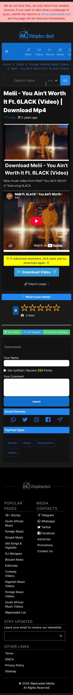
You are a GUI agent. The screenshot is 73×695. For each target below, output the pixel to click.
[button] (7, 51)
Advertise (43, 539)
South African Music (14, 523)
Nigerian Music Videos (15, 584)
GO (65, 80)
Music (27, 443)
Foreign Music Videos (14, 594)
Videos (12, 452)
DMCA (9, 659)
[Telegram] (60, 420)
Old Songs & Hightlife (13, 545)
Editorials (11, 565)
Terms (9, 653)
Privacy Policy (14, 665)
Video (11, 117)
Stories (12, 443)
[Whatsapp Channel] (13, 420)
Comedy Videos (10, 574)
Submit (36, 401)
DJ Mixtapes (13, 553)
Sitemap (10, 671)
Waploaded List (15, 612)
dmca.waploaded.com (56, 14)
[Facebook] (48, 420)
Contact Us (45, 551)
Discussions (46, 443)
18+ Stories (12, 515)
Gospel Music (14, 537)
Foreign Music (14, 531)
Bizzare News (14, 559)
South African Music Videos (14, 604)
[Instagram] (36, 420)
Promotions (45, 545)
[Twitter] (25, 420)
